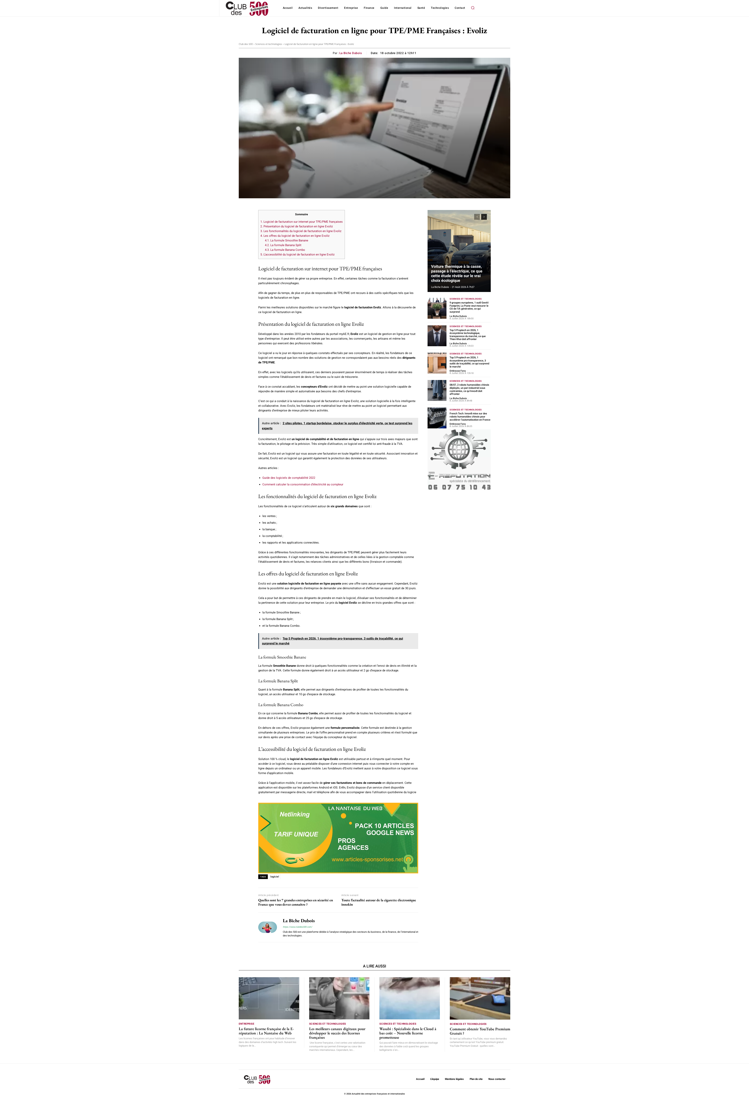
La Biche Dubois (350, 53)
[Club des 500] (247, 8)
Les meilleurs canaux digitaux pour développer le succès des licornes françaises (337, 1033)
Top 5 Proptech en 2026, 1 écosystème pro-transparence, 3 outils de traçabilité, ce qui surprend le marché (469, 362)
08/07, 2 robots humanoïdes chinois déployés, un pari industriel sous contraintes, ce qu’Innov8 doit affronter (469, 389)
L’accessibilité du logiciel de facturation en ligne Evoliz (297, 254)
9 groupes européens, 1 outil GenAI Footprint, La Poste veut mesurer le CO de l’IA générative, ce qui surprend (469, 307)
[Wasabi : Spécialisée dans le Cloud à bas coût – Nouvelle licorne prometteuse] (409, 998)
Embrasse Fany (458, 370)
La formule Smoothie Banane (286, 240)
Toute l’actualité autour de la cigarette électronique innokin (378, 902)
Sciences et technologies (268, 44)
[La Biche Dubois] (267, 927)
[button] (473, 8)
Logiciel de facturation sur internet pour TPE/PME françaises (301, 221)
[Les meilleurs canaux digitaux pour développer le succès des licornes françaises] (339, 998)
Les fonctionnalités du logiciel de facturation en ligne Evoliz (300, 231)
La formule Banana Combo (285, 250)
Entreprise (246, 1023)
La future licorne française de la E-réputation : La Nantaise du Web (266, 1031)
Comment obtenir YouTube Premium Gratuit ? (480, 1031)
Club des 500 (246, 44)
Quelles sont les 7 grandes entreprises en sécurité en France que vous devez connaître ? (295, 902)
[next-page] (484, 217)
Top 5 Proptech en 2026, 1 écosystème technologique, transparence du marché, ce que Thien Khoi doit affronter (468, 335)
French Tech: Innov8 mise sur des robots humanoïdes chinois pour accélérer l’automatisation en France (470, 416)
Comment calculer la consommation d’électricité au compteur (302, 484)
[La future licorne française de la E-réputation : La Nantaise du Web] (269, 998)
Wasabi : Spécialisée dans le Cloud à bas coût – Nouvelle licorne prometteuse (407, 1033)
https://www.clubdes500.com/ (297, 927)
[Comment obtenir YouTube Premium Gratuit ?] (480, 998)
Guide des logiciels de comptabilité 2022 (288, 478)
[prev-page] (477, 217)
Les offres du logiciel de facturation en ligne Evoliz (294, 236)
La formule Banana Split (283, 245)
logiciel (274, 876)
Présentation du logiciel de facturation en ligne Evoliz (296, 226)
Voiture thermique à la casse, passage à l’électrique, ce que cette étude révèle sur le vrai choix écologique (456, 273)
